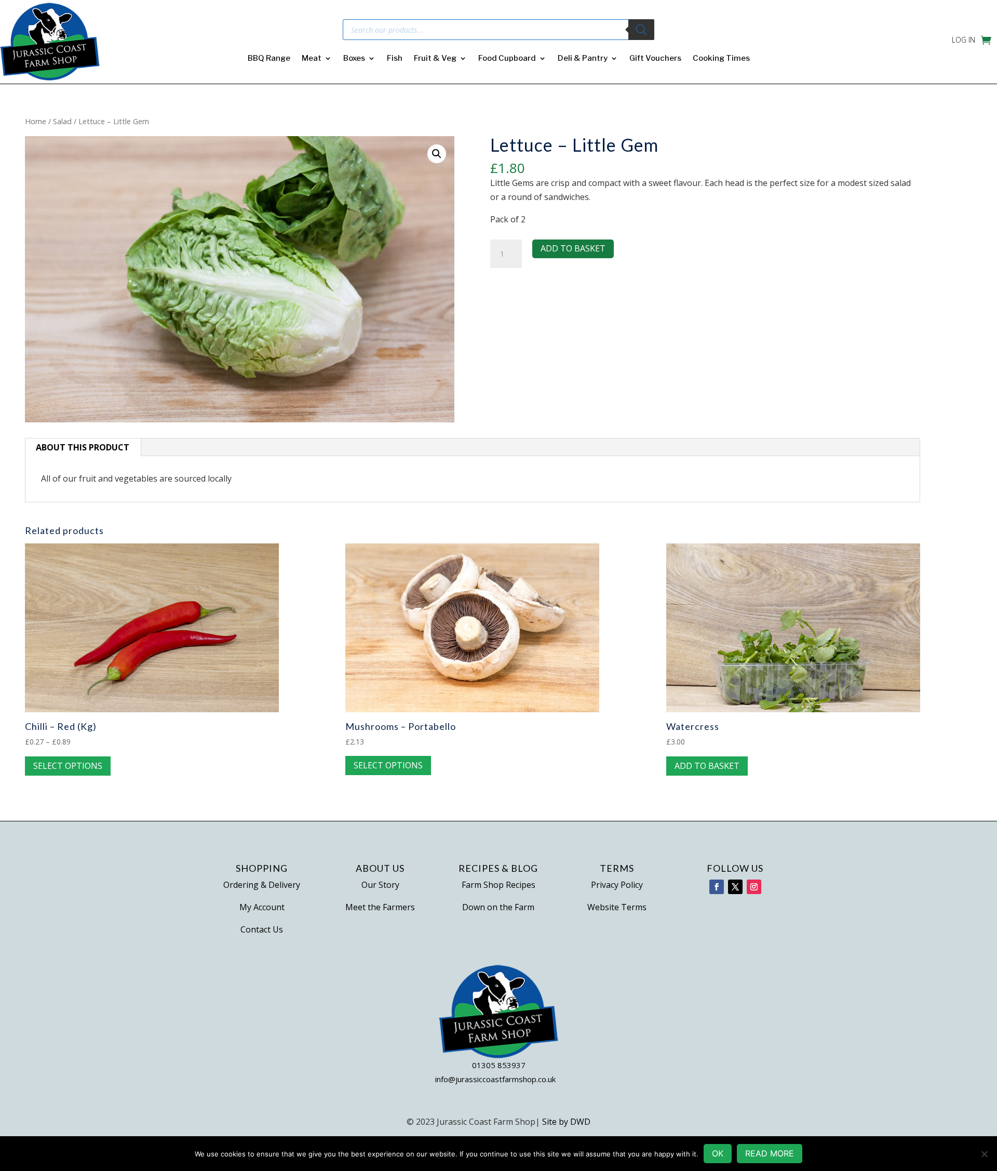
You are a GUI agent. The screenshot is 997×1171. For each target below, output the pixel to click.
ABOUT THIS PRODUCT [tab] (82, 447)
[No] (984, 1154)
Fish (394, 59)
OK (717, 1153)
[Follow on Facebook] (716, 887)
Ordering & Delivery (261, 884)
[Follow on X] (735, 887)
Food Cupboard (507, 59)
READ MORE (769, 1153)
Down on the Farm (498, 907)
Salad (62, 121)
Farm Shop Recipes (498, 884)
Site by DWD (566, 1121)
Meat (311, 59)
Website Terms (616, 907)
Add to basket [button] (707, 765)
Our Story (380, 884)
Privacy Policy (617, 884)
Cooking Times (721, 59)
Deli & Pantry (583, 59)
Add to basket (573, 248)
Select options (67, 765)
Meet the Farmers (380, 907)
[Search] (641, 29)
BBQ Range (269, 59)
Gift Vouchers (655, 59)
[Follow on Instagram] (754, 887)
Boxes (354, 59)
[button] (436, 153)
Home (35, 121)
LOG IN (963, 40)
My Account (262, 907)
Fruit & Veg (435, 59)
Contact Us (261, 929)
